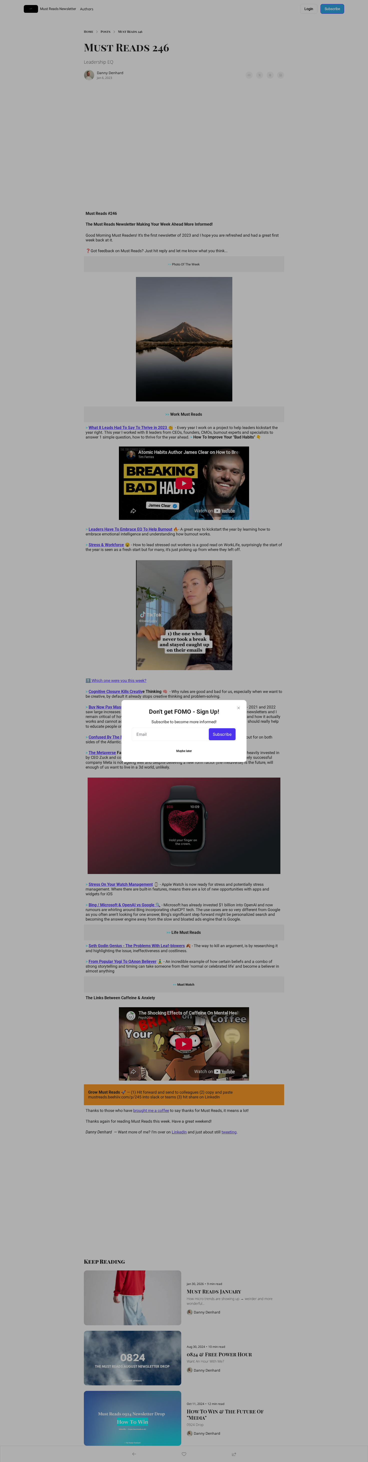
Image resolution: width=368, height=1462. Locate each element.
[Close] (239, 708)
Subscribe (222, 734)
